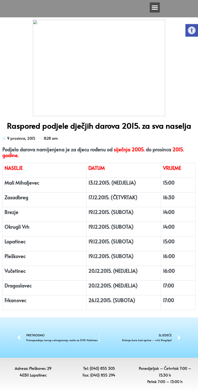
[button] (191, 30)
